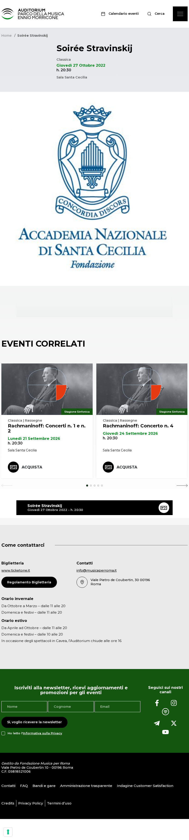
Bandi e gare (44, 785)
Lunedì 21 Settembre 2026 (34, 438)
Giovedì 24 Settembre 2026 (130, 433)
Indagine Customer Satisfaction (145, 785)
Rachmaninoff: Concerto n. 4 (138, 426)
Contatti (8, 785)
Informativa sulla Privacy (42, 733)
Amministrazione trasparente (86, 785)
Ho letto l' (35, 733)
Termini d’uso (59, 803)
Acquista (32, 467)
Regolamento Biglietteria (29, 582)
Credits (7, 803)
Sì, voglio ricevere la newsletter (34, 722)
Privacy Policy (30, 803)
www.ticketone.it (15, 570)
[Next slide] (182, 485)
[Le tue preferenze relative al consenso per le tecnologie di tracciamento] (8, 832)
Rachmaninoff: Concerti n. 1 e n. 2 (47, 428)
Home (6, 35)
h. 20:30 (15, 443)
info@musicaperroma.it (97, 570)
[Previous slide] (6, 485)
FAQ (24, 785)
